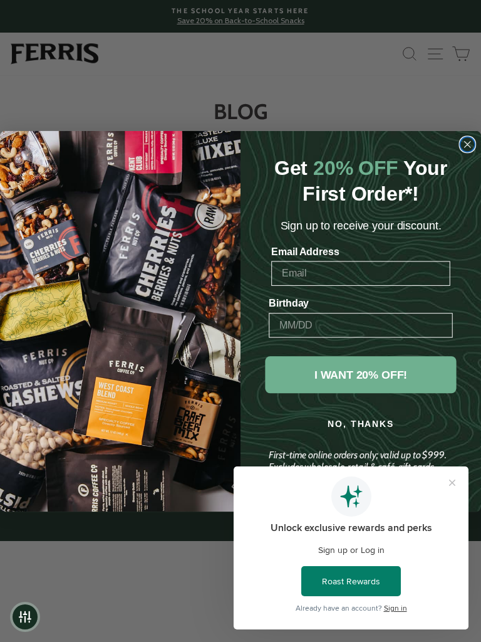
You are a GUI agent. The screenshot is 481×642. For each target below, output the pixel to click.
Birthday (289, 303)
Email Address (305, 251)
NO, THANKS (360, 424)
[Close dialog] (467, 144)
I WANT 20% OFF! (361, 374)
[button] (25, 617)
